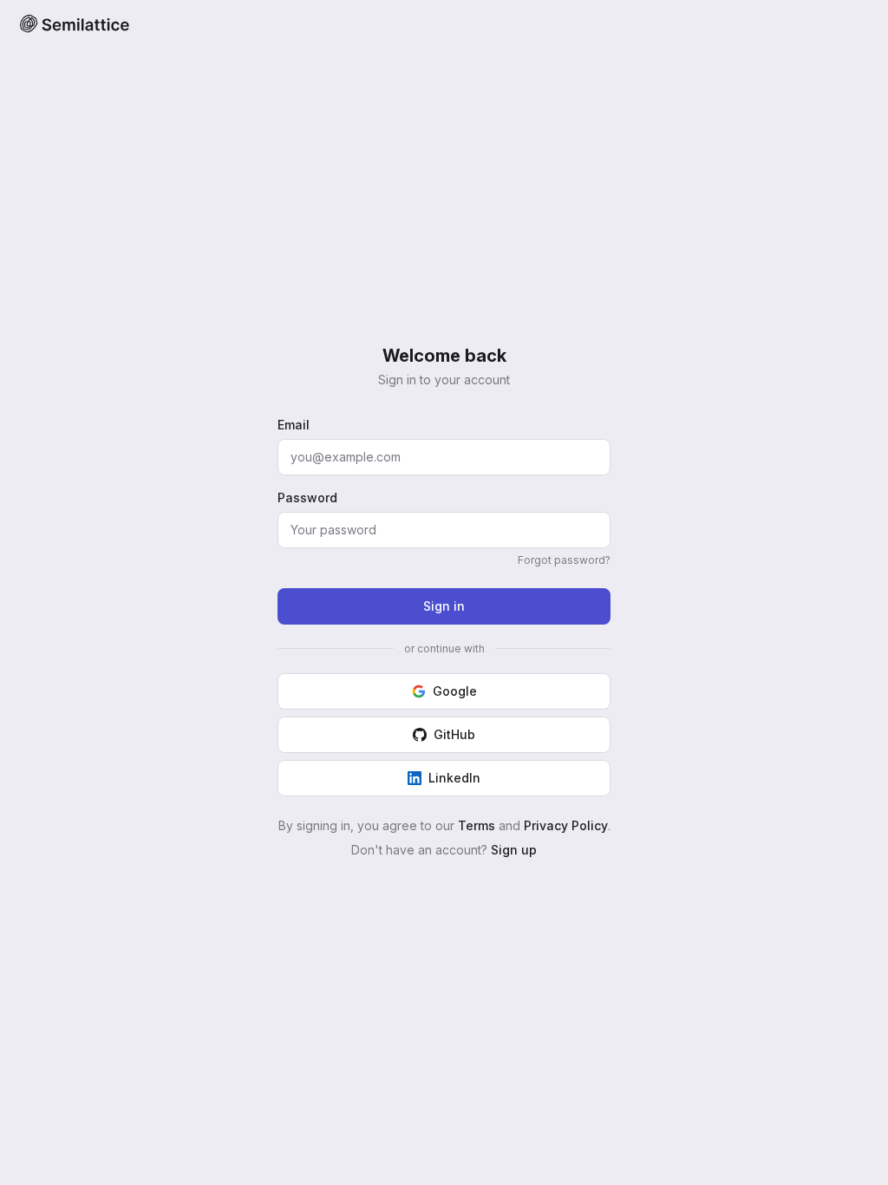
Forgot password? (564, 559)
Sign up (514, 849)
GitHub (454, 734)
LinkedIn (454, 777)
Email (294, 424)
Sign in (444, 606)
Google (455, 691)
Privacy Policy (566, 825)
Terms (476, 825)
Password (307, 497)
